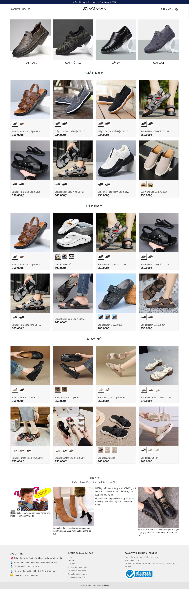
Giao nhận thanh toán (77, 574)
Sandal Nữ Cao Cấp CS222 (25, 397)
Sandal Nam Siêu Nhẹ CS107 (69, 191)
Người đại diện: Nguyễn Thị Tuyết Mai (141, 557)
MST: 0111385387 (133, 560)
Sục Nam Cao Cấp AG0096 (154, 191)
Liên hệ (71, 560)
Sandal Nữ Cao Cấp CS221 (68, 397)
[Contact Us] (177, 8)
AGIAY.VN (98, 8)
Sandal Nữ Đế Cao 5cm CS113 (156, 397)
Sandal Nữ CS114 (149, 457)
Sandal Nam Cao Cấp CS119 (155, 131)
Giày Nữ (26, 9)
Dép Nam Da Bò (63, 264)
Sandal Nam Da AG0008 (110, 324)
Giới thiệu (72, 564)
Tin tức (70, 557)
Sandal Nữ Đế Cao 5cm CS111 (70, 457)
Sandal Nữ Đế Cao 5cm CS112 (27, 457)
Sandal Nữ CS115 (106, 457)
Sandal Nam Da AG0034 (153, 324)
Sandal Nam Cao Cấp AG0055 (70, 318)
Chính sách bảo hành (77, 571)
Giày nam (15, 9)
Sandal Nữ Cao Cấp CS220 (111, 397)
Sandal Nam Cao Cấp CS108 (26, 191)
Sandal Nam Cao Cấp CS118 (26, 131)
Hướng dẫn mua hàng (77, 567)
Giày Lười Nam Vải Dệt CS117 (113, 131)
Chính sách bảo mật (76, 577)
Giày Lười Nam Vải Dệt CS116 (70, 131)
